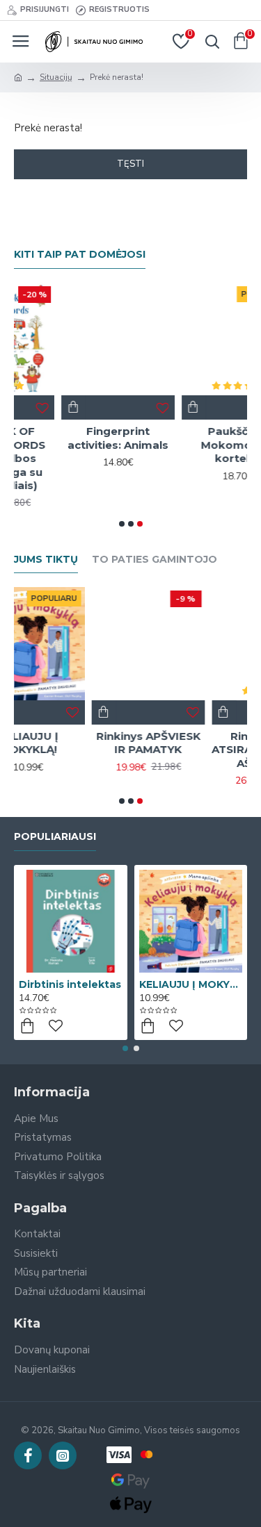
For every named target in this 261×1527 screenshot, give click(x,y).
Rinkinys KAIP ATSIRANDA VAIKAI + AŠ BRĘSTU (201, 749)
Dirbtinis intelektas (70, 984)
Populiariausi (55, 837)
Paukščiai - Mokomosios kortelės (194, 444)
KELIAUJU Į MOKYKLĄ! (191, 984)
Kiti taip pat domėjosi (79, 255)
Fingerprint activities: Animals (74, 438)
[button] (122, 524)
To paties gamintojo (154, 560)
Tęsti (130, 164)
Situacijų (56, 77)
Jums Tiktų (46, 560)
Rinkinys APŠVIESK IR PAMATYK (82, 743)
